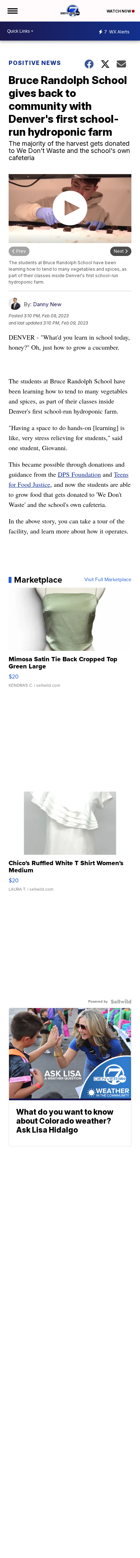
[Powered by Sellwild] (121, 1001)
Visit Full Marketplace (107, 579)
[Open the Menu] (12, 11)
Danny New (47, 304)
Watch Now (119, 11)
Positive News (35, 62)
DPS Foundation (79, 474)
